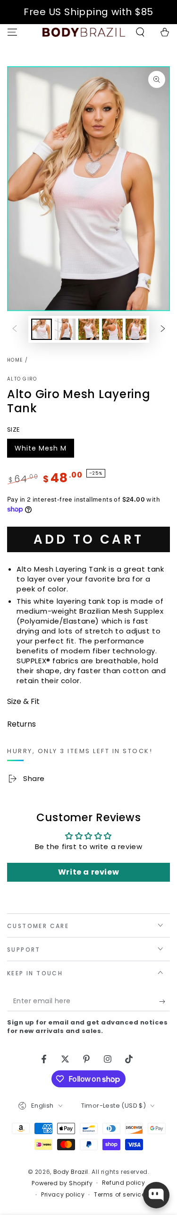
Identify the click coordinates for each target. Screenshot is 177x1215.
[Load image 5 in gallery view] (136, 329)
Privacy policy (62, 1194)
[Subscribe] (164, 1001)
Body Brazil (71, 1172)
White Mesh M (40, 450)
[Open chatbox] (156, 1195)
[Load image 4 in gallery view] (112, 329)
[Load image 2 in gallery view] (65, 329)
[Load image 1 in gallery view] (41, 329)
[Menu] (12, 32)
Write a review (88, 872)
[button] (140, 32)
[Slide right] (162, 329)
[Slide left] (14, 329)
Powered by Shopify (62, 1183)
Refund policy (123, 1183)
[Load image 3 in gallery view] (88, 329)
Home (15, 360)
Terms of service (119, 1194)
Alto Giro (22, 379)
